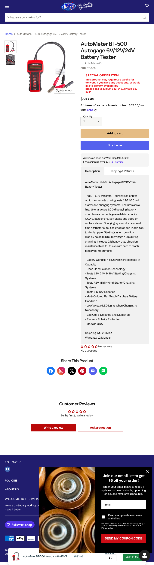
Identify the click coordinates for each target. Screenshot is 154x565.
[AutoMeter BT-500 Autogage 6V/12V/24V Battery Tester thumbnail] (11, 47)
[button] (89, 346)
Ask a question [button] (100, 427)
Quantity (109, 553)
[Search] (144, 17)
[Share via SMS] (103, 371)
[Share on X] (72, 371)
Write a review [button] (53, 427)
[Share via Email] (93, 371)
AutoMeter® (93, 63)
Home (9, 33)
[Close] (147, 471)
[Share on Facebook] (51, 371)
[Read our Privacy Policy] (143, 524)
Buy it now (115, 145)
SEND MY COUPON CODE (123, 538)
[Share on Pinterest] (82, 371)
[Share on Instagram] (61, 371)
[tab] (92, 171)
